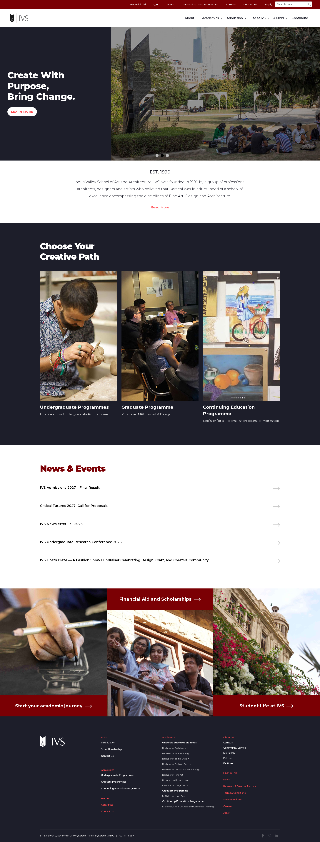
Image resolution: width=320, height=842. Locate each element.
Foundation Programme (175, 780)
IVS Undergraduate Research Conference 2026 (81, 542)
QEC (156, 4)
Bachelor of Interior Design (176, 753)
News (170, 4)
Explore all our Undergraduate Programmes (74, 414)
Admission (235, 18)
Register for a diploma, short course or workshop (241, 421)
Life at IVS (258, 18)
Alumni (278, 18)
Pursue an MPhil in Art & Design (146, 414)
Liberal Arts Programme (175, 785)
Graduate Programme (147, 407)
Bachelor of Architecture (175, 748)
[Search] (309, 4)
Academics (210, 18)
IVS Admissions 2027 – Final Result (70, 488)
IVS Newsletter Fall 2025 (61, 524)
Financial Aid (138, 4)
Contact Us (250, 4)
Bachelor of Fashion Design (176, 764)
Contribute (300, 18)
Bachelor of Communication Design (181, 769)
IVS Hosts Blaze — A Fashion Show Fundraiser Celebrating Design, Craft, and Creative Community (124, 560)
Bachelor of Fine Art (172, 774)
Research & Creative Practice (200, 4)
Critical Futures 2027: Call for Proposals (74, 506)
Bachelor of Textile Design (175, 758)
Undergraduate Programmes (74, 407)
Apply (268, 4)
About (189, 18)
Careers (231, 4)
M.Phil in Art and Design (175, 796)
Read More (160, 207)
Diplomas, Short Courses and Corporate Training (188, 806)
